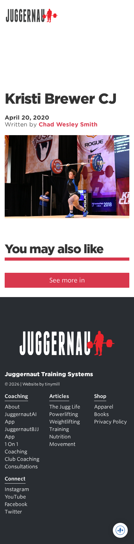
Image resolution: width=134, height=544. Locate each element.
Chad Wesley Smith (68, 124)
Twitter (13, 512)
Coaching (16, 396)
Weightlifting (64, 422)
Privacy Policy (110, 422)
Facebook (16, 504)
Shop (100, 396)
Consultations (21, 467)
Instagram (17, 489)
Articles (59, 396)
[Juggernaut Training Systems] (34, 15)
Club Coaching (22, 459)
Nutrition (60, 437)
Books (101, 414)
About (12, 407)
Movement (62, 444)
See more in (67, 280)
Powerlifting (63, 414)
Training (59, 429)
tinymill (52, 384)
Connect (15, 479)
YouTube (15, 497)
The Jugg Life (64, 407)
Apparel (103, 407)
